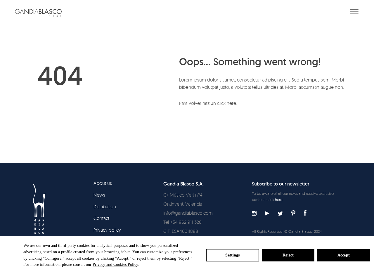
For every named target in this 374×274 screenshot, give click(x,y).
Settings (232, 255)
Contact (101, 218)
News (99, 195)
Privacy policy (107, 230)
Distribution (105, 206)
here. (232, 103)
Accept (343, 255)
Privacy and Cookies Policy (115, 264)
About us (103, 183)
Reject (288, 255)
